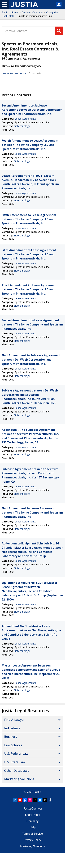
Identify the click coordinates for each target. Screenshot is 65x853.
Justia (5, 12)
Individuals (12, 728)
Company (32, 821)
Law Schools (13, 745)
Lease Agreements (14, 73)
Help (33, 827)
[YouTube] (20, 800)
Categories (52, 12)
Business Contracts (32, 12)
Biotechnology (22, 126)
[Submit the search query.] (59, 31)
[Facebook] (25, 800)
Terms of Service (32, 833)
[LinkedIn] (15, 800)
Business (10, 736)
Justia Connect (32, 808)
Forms (15, 12)
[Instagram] (30, 800)
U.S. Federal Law (16, 753)
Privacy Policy (32, 840)
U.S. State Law (14, 762)
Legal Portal (32, 814)
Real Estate (8, 15)
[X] (45, 800)
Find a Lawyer (14, 719)
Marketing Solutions (19, 779)
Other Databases (16, 770)
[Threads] (35, 800)
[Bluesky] (40, 800)
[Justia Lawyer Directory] (50, 800)
